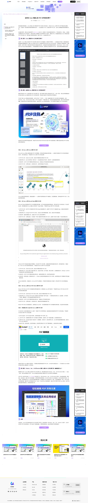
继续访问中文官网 (44, 256)
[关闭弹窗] (68, 242)
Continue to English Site (44, 258)
